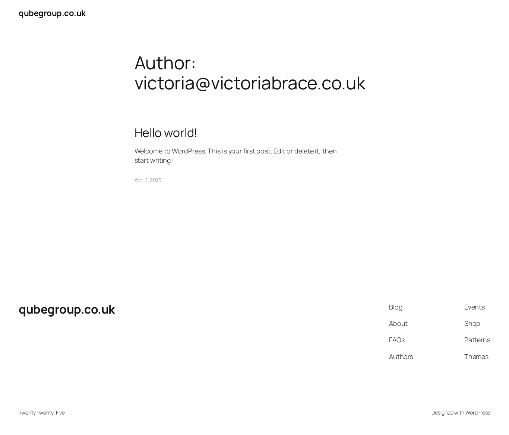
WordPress (477, 412)
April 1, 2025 (148, 180)
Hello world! (166, 132)
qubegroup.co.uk (52, 13)
